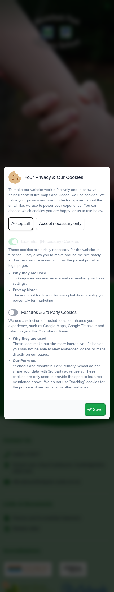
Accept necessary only (60, 223)
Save (97, 409)
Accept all (20, 223)
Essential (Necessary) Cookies (50, 241)
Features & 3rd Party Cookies (49, 312)
